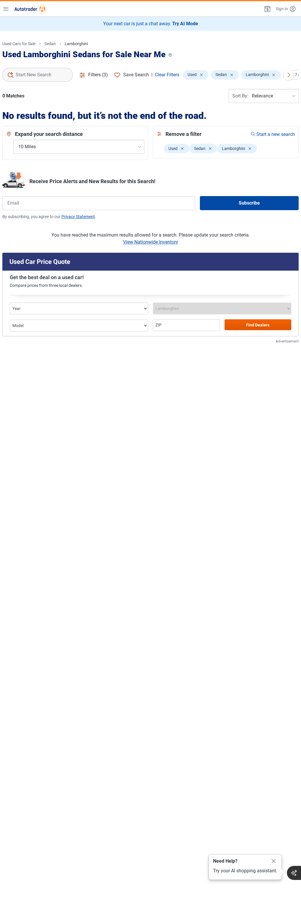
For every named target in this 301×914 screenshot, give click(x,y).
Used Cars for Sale (19, 43)
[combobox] (37, 75)
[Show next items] (288, 75)
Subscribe (249, 203)
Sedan (50, 43)
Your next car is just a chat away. (150, 23)
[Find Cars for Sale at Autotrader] (30, 8)
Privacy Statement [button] (78, 216)
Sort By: (240, 96)
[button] (266, 9)
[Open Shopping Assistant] (294, 873)
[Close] (273, 861)
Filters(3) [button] (98, 74)
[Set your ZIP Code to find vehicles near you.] (171, 55)
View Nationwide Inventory (150, 242)
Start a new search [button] (275, 134)
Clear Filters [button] (167, 74)
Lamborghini (76, 43)
